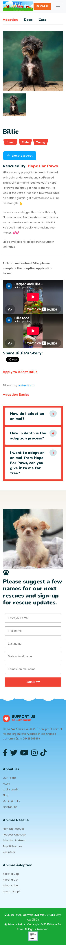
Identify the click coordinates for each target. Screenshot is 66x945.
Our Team (9, 778)
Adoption (10, 20)
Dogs (28, 20)
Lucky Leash (10, 789)
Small (10, 142)
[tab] (14, 104)
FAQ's (6, 783)
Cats (42, 20)
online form (26, 385)
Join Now (33, 681)
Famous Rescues (13, 829)
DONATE (42, 6)
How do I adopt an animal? (27, 416)
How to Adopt (11, 891)
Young (40, 142)
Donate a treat (22, 156)
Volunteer (9, 852)
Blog (5, 795)
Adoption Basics (16, 394)
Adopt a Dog (11, 874)
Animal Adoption (17, 865)
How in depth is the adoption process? (28, 436)
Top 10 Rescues (12, 846)
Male (25, 142)
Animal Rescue (16, 820)
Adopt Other (11, 885)
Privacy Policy (16, 924)
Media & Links (11, 801)
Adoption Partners (14, 840)
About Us (11, 769)
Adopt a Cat (10, 879)
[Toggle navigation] (58, 6)
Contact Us (10, 807)
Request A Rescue (14, 834)
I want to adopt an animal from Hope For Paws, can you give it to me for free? (27, 463)
